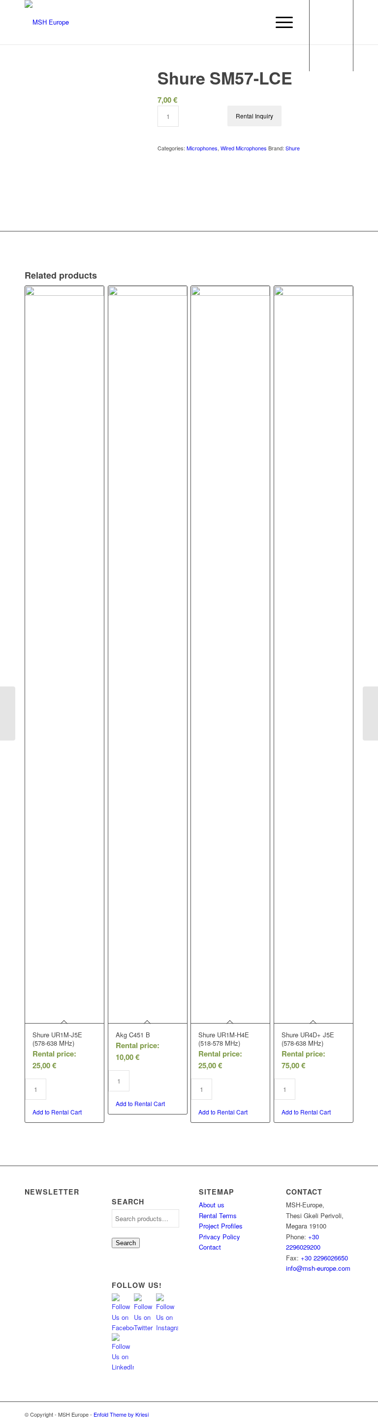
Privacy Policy (219, 1236)
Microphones (202, 148)
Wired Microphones (243, 148)
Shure (292, 148)
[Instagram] (316, 1414)
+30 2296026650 (324, 1257)
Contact (210, 1247)
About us (211, 1204)
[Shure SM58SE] (7, 713)
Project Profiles (221, 1225)
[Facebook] (331, 1414)
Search (126, 1243)
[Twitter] (301, 1414)
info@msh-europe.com (318, 1268)
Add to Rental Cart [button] (57, 1112)
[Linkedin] (346, 1414)
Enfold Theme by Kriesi (121, 1414)
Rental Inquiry (254, 116)
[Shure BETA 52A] (370, 713)
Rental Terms (218, 1215)
